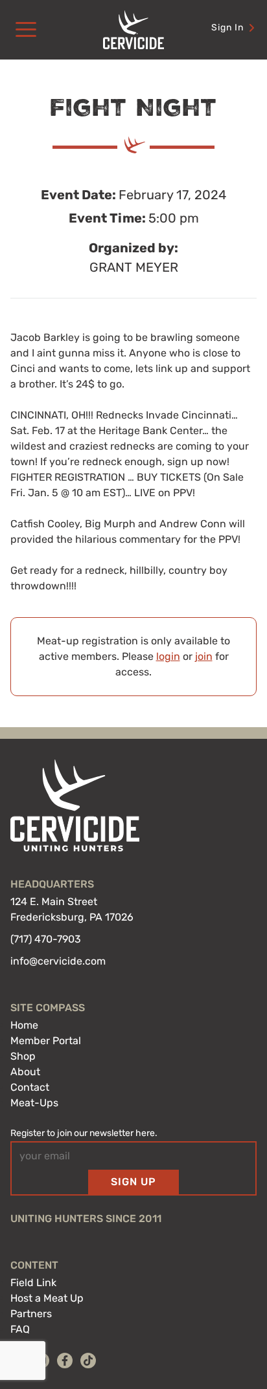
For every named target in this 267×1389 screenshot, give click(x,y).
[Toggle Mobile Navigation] (26, 30)
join (204, 656)
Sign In (227, 27)
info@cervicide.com (58, 961)
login (168, 656)
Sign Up (133, 1182)
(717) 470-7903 (45, 939)
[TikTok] (88, 1360)
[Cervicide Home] (133, 29)
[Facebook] (65, 1360)
